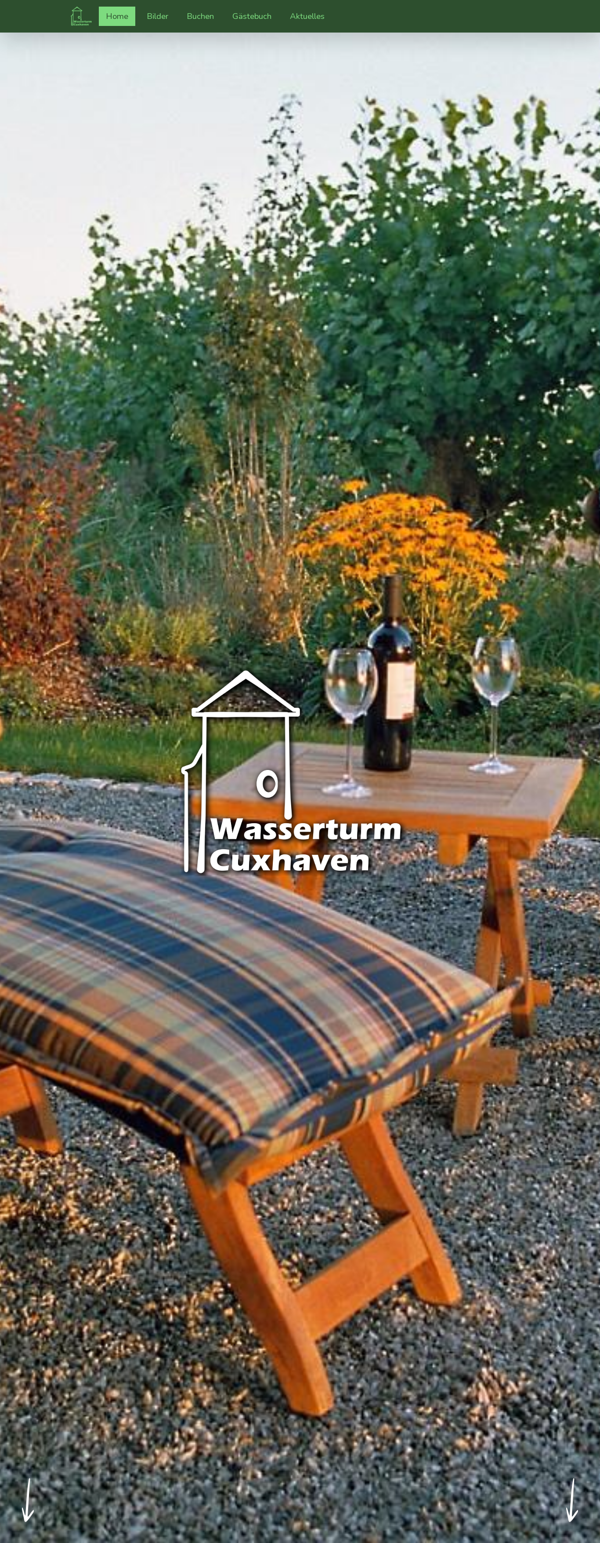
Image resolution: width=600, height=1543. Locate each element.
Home (117, 16)
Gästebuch (251, 16)
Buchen (200, 16)
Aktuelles (307, 16)
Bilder (161, 16)
